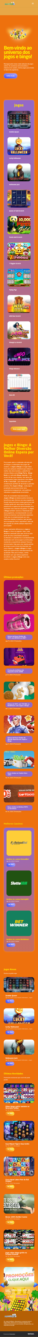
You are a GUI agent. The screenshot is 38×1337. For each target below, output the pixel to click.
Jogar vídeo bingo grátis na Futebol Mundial (16, 1253)
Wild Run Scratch (15, 316)
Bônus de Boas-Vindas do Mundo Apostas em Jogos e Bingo (17, 739)
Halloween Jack (14, 184)
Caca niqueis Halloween (21, 997)
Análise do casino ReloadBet (17, 859)
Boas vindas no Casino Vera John (17, 774)
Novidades (17, 1110)
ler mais (11, 865)
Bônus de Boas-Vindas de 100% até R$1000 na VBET (19, 595)
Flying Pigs (13, 290)
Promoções (18, 641)
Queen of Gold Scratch (16, 211)
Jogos (30, 997)
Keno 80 (12, 395)
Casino (17, 861)
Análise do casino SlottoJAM (17, 899)
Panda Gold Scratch (15, 237)
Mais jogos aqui (19, 429)
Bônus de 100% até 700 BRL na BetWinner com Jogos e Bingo (18, 704)
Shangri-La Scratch (15, 342)
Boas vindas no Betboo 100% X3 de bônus (18, 807)
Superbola (12, 421)
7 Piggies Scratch (15, 263)
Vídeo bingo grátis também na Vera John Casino (17, 1107)
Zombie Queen (14, 132)
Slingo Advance (14, 369)
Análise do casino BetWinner (17, 939)
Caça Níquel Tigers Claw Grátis (17, 1144)
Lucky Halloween (15, 158)
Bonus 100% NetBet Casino (16, 1217)
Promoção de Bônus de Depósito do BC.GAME (16, 671)
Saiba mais (10, 76)
